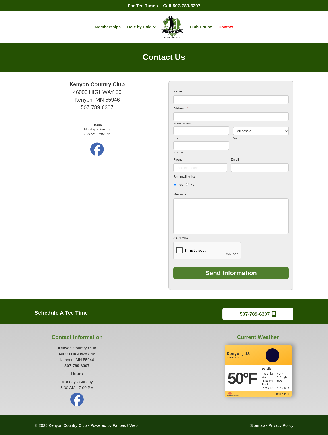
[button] (155, 27)
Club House (201, 27)
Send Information (231, 273)
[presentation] (207, 250)
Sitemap (257, 425)
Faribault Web (125, 425)
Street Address (183, 123)
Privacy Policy (280, 425)
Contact (225, 27)
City (176, 137)
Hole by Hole (139, 27)
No (192, 184)
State (236, 138)
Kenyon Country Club (68, 425)
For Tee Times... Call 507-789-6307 (164, 5)
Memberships (108, 27)
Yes (180, 184)
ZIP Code (179, 152)
